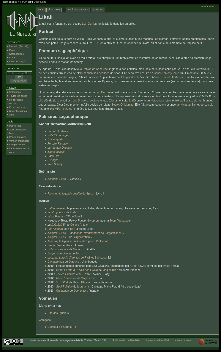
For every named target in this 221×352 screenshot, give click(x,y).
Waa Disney (55, 164)
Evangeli (52, 160)
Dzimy (86, 274)
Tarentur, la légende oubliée (64, 193)
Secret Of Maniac (173, 77)
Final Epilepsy (56, 212)
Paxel (166, 265)
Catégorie (45, 319)
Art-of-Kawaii (138, 265)
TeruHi (78, 216)
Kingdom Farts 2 (57, 178)
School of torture (57, 249)
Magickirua (109, 270)
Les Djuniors (90, 23)
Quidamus (62, 290)
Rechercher (13, 68)
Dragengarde (55, 139)
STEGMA (62, 282)
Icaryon (94, 220)
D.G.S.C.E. (58, 224)
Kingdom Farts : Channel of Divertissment (73, 233)
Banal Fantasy (163, 73)
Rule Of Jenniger (57, 135)
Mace (68, 245)
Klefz (73, 212)
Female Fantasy (57, 143)
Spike (89, 193)
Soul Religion (64, 286)
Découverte (40, 1)
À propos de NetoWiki (157, 340)
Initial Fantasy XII (58, 216)
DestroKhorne (81, 282)
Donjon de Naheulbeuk (97, 69)
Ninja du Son (188, 104)
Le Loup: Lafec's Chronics (63, 257)
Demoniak (80, 290)
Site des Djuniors (58, 313)
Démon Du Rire (101, 92)
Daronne (74, 261)
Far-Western (55, 228)
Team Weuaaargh (120, 220)
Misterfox (79, 249)
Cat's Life (53, 156)
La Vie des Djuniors (59, 147)
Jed (78, 253)
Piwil (87, 257)
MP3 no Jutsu (63, 108)
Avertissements (183, 340)
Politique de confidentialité (126, 340)
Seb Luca (100, 257)
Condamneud (55, 261)
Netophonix (10, 1)
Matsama (83, 286)
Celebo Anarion (79, 224)
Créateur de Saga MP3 (61, 326)
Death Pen (54, 245)
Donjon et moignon (59, 253)
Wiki (30, 1)
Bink (70, 228)
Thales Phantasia (67, 274)
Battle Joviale (56, 151)
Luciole (208, 104)
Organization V (115, 233)
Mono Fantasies (66, 278)
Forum (23, 1)
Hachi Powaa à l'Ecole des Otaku (77, 270)
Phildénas (102, 241)
